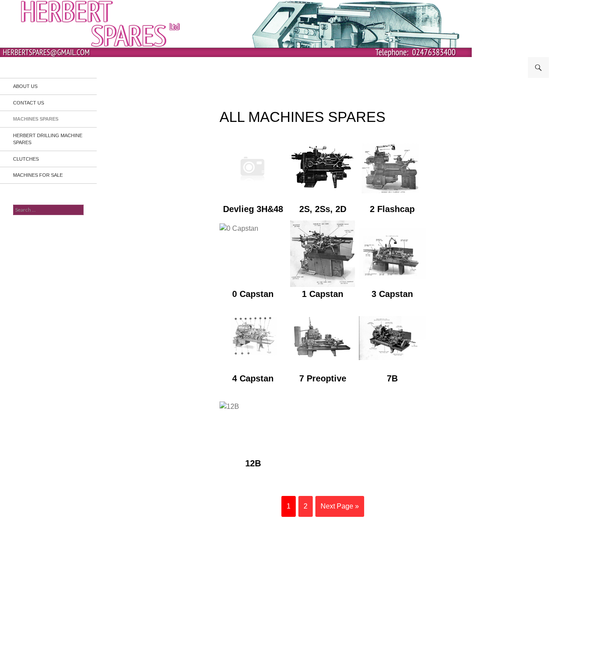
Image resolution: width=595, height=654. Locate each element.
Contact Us (28, 102)
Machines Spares (35, 118)
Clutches (26, 159)
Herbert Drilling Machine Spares (47, 139)
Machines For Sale (38, 175)
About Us (25, 86)
